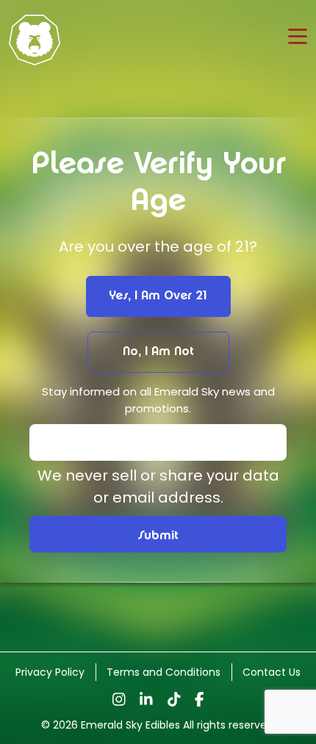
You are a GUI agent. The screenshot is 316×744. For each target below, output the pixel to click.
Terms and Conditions (163, 672)
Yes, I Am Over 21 (158, 296)
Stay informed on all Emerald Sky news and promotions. (158, 400)
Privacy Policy (50, 672)
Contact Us (272, 672)
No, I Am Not (158, 352)
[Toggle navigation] (297, 36)
